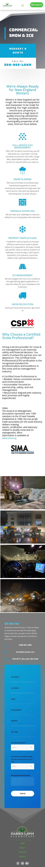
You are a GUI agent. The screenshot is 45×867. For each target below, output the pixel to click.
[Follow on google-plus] (27, 863)
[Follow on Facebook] (18, 863)
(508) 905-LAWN (25, 645)
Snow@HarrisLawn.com (25, 652)
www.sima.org (9, 438)
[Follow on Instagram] (22, 863)
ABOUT (22, 848)
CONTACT (22, 856)
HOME (22, 843)
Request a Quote (18, 50)
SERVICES (22, 852)
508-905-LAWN (18, 65)
